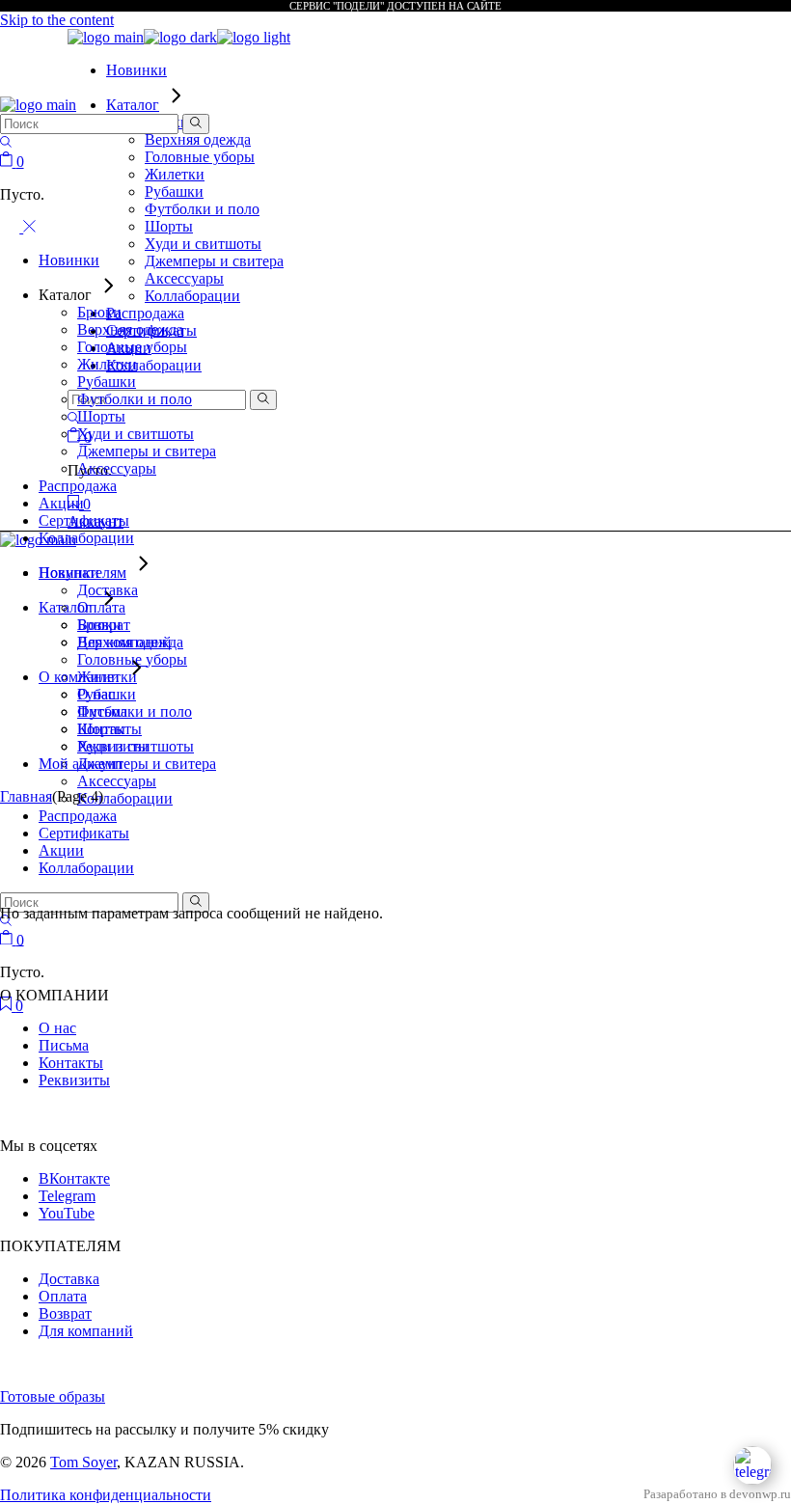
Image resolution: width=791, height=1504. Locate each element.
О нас (57, 1028)
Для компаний (86, 1331)
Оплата (63, 1296)
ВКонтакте (74, 1178)
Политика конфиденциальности (105, 1495)
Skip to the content (57, 20)
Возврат (65, 1313)
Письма (64, 1045)
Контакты (71, 1062)
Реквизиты (74, 1080)
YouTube (67, 1213)
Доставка (69, 1279)
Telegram (67, 1196)
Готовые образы (52, 1396)
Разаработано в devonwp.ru (717, 1494)
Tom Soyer (83, 1462)
